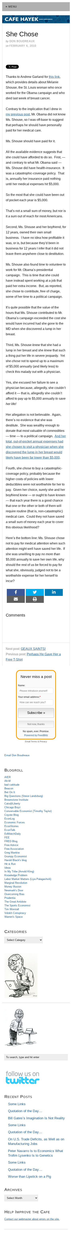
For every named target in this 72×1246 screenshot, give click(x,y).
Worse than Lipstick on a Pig (29, 1176)
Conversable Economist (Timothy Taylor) (28, 811)
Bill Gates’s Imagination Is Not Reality (36, 1118)
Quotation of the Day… (25, 1111)
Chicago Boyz (12, 807)
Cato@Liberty (12, 803)
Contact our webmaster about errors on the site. (32, 1219)
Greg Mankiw (12, 852)
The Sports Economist (17, 905)
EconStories (11, 826)
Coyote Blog (11, 814)
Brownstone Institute (16, 799)
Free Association (14, 848)
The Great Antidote (15, 901)
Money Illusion (12, 886)
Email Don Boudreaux (17, 755)
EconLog (9, 818)
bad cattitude (11, 784)
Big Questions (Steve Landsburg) (23, 796)
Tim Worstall (11, 909)
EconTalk (9, 829)
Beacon (8, 788)
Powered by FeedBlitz (36, 735)
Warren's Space (13, 916)
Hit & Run (10, 863)
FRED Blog (10, 841)
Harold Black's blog (15, 860)
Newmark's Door (13, 890)
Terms (34, 741)
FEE (7, 837)
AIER (7, 777)
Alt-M (7, 780)
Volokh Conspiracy (15, 913)
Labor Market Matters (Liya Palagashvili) (27, 879)
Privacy (43, 741)
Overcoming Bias (14, 894)
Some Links (17, 1104)
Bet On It (9, 792)
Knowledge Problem (15, 875)
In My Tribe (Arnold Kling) (19, 871)
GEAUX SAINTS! (33, 649)
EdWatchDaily (12, 833)
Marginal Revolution (15, 882)
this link (54, 76)
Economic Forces (14, 822)
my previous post (18, 114)
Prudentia (9, 897)
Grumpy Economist (15, 856)
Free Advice (11, 845)
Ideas (7, 867)
